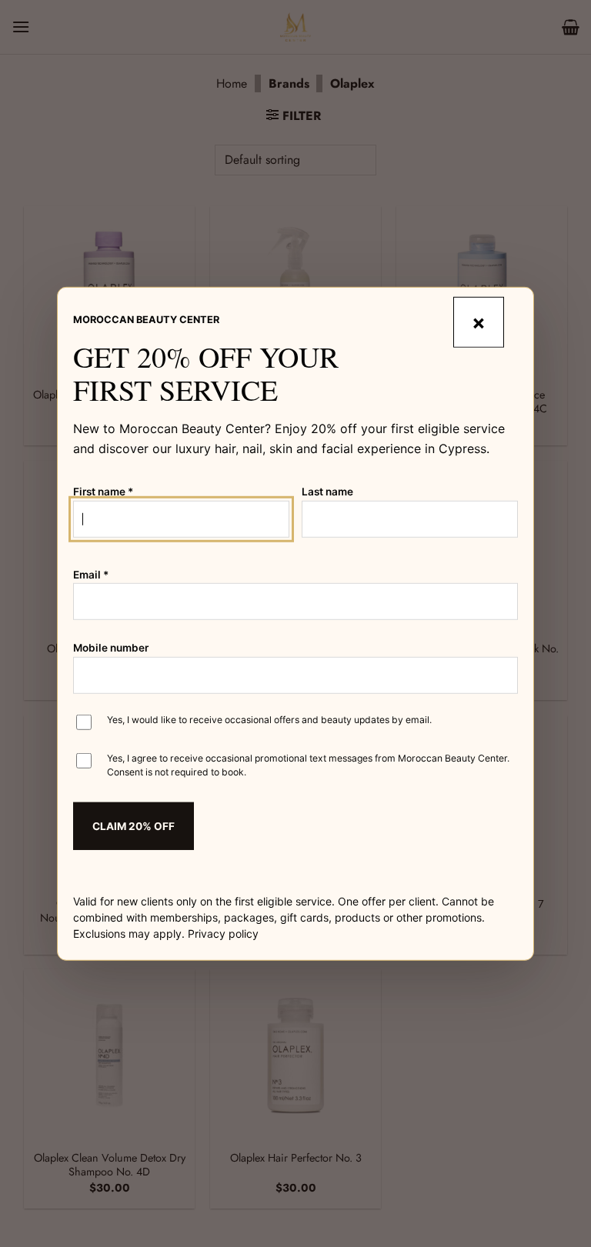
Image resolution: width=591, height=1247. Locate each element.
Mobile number (134, 647)
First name (103, 491)
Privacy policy (223, 933)
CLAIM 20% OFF (133, 826)
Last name (351, 491)
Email (91, 574)
